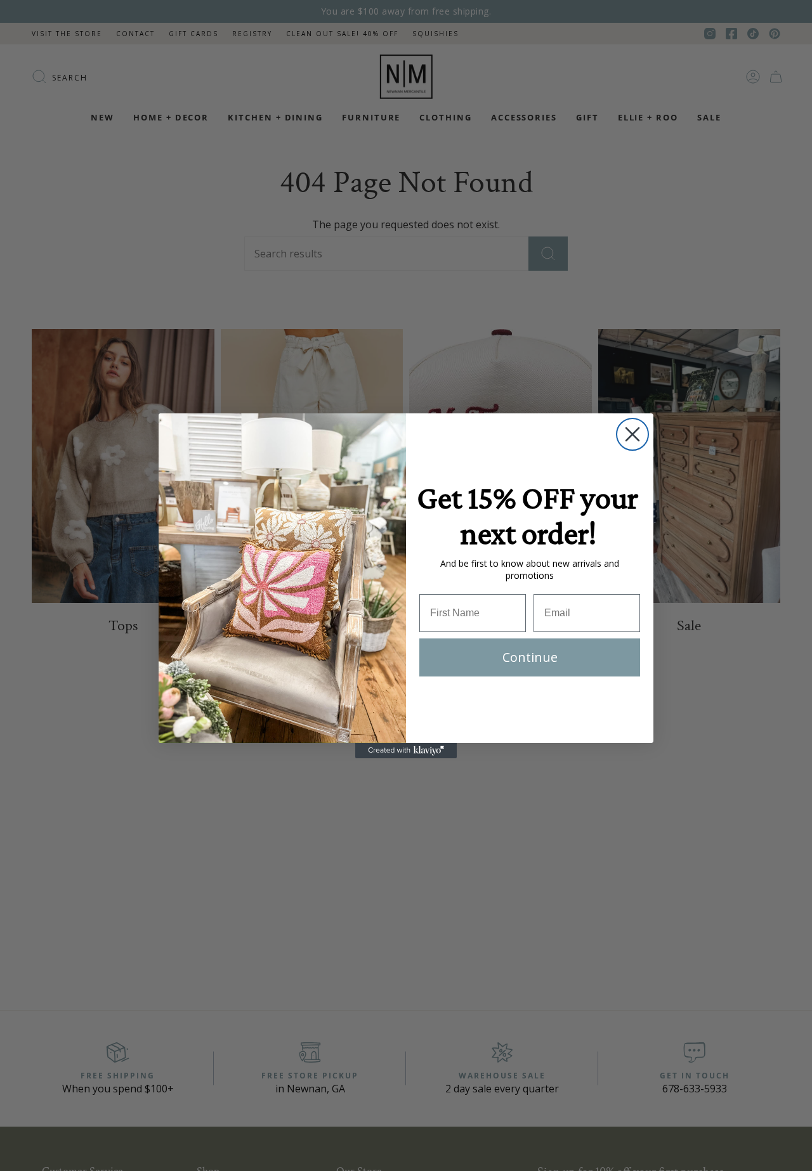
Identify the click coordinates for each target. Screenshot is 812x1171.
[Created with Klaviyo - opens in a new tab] (406, 750)
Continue (530, 657)
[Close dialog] (632, 434)
